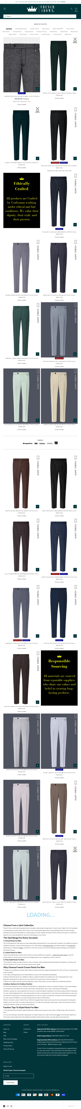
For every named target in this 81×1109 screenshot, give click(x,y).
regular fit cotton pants (59, 955)
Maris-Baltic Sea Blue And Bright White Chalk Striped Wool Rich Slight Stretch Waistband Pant (59, 295)
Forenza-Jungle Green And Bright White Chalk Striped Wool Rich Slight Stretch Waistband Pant (21, 358)
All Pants (9, 29)
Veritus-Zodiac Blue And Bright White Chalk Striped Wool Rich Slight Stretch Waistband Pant (59, 643)
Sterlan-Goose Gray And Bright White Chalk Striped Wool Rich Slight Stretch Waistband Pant (21, 770)
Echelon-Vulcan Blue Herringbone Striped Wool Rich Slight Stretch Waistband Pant (59, 232)
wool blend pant (48, 945)
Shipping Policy (8, 1042)
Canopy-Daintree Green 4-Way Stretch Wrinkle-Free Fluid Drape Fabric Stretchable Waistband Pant (22, 163)
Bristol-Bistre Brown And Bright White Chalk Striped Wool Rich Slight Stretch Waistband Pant (21, 511)
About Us (6, 1029)
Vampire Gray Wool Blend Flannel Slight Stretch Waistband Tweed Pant (21, 96)
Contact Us (27, 1029)
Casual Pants (29, 31)
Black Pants (12, 34)
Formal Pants (17, 31)
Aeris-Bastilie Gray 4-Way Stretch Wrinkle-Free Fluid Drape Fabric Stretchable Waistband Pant (59, 902)
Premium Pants (41, 31)
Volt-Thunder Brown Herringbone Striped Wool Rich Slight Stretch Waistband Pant (22, 574)
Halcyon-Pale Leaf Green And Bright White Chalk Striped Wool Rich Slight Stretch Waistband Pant (21, 425)
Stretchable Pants (21, 29)
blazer (21, 948)
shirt (58, 1015)
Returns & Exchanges (10, 1039)
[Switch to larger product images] (4, 1106)
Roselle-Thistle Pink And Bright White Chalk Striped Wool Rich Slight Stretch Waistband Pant (21, 836)
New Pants (6, 31)
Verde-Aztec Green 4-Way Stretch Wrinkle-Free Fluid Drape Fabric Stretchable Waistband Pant (59, 93)
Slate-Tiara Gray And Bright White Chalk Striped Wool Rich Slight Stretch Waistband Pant (21, 902)
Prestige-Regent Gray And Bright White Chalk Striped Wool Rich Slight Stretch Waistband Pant (59, 361)
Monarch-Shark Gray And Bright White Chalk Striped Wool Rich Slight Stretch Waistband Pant (21, 643)
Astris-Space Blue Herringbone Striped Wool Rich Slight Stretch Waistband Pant (59, 577)
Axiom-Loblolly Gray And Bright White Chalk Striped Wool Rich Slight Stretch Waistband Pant (59, 773)
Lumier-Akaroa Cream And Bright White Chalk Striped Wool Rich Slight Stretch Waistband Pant (59, 425)
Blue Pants (74, 31)
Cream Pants (46, 34)
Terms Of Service (8, 1049)
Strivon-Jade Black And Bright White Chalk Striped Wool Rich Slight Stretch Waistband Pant (59, 166)
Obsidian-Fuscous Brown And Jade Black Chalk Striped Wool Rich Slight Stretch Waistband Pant (59, 839)
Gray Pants (23, 34)
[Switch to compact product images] (11, 1106)
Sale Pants (68, 34)
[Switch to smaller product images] (8, 1106)
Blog (4, 1032)
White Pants (57, 34)
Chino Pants (70, 29)
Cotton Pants (34, 29)
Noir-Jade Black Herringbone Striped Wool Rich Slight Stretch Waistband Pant (59, 511)
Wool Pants (45, 29)
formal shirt (71, 945)
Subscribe (10, 1082)
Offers (26, 1032)
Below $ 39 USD (58, 29)
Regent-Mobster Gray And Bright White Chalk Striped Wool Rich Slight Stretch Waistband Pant (21, 295)
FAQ (4, 1036)
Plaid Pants (53, 31)
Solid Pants (64, 31)
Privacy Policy (7, 1045)
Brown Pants (34, 34)
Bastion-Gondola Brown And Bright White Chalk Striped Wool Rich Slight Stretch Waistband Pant (21, 706)
